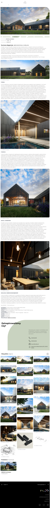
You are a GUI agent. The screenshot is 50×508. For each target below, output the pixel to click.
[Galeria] (48, 32)
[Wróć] (2, 2)
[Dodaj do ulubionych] (2, 9)
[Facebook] (40, 505)
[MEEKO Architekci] (8, 466)
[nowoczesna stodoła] (25, 2)
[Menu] (48, 2)
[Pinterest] (48, 505)
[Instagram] (44, 505)
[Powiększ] (25, 20)
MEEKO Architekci (11, 317)
